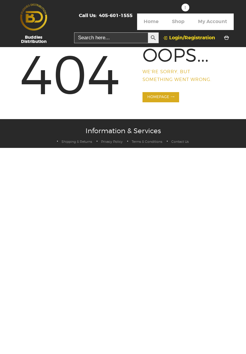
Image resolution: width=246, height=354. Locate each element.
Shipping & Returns (77, 142)
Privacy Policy (112, 142)
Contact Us (180, 142)
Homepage (158, 97)
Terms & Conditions (147, 142)
